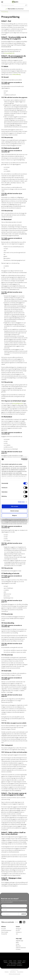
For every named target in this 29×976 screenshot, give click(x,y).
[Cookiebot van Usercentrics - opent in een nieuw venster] (21, 459)
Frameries (19, 960)
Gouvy (24, 960)
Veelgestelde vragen (19, 940)
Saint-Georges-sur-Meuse (16, 963)
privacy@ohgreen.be (9, 53)
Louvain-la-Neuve (12, 962)
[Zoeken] (26, 5)
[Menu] (2, 2)
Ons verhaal (3, 928)
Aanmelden (23, 914)
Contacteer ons (19, 932)
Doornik (10, 960)
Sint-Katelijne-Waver (11, 965)
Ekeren (14, 960)
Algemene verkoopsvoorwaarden (14, 973)
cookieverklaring (16, 74)
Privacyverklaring (20, 971)
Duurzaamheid (4, 933)
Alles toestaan (14, 506)
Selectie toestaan (14, 510)
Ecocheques (18, 949)
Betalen (17, 942)
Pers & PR (17, 930)
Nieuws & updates (4, 932)
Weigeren (14, 515)
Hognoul (6, 962)
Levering (17, 944)
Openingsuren (18, 928)
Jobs (17, 933)
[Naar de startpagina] (15, 2)
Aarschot (5, 960)
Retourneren (18, 945)
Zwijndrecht (19, 965)
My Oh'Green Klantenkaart (6, 930)
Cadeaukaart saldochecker (21, 947)
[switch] (25, 488)
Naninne (19, 962)
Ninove (23, 962)
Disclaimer (7, 971)
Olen (8, 963)
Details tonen (21, 501)
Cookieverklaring (13, 971)
